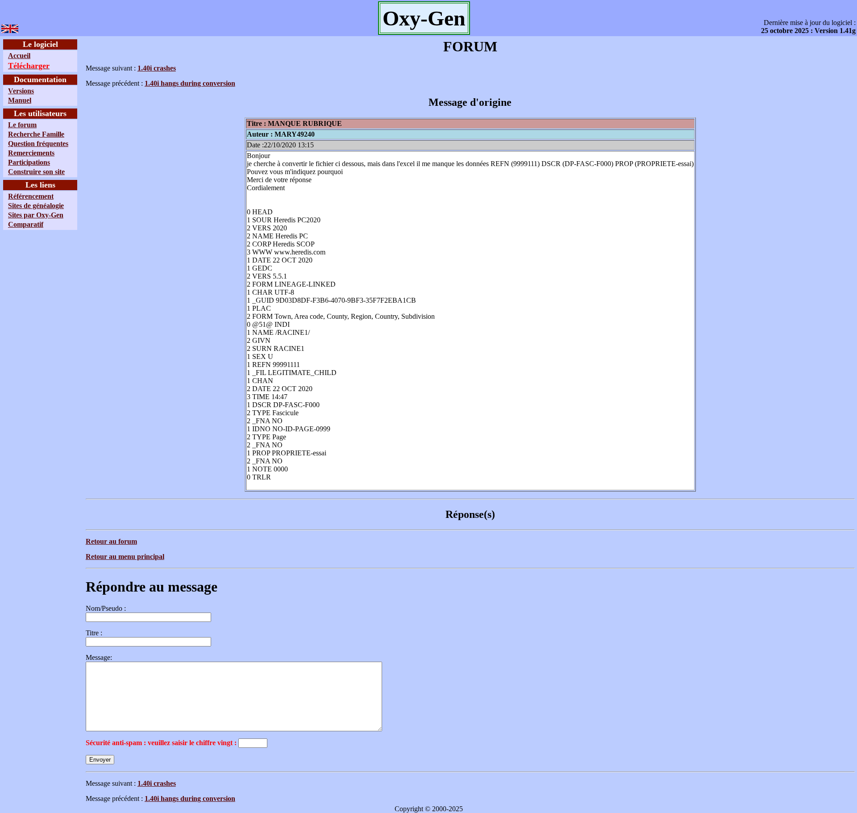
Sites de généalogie (36, 205)
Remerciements (31, 153)
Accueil (19, 55)
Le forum (22, 125)
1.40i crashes (156, 68)
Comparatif (25, 224)
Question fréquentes (38, 143)
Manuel (19, 100)
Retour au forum (111, 541)
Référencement (31, 196)
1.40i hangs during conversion (190, 83)
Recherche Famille (36, 134)
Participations (29, 162)
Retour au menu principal (125, 556)
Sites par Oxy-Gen (35, 215)
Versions (21, 91)
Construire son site (36, 171)
